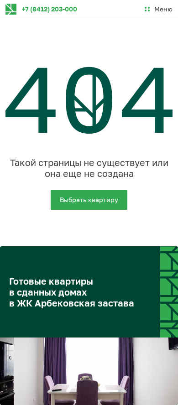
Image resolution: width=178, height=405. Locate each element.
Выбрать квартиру (89, 199)
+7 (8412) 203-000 (49, 9)
